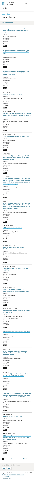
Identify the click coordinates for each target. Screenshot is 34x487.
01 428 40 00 (6, 476)
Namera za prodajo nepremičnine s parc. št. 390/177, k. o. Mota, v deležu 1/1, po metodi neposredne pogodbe (15, 352)
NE (9, 468)
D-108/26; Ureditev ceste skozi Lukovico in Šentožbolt (14, 248)
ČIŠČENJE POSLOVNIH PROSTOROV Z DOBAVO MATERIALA (15, 269)
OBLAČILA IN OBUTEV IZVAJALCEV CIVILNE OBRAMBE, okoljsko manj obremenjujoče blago (16, 290)
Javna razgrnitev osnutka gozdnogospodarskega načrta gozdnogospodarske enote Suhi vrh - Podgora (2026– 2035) (16, 72)
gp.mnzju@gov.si (7, 478)
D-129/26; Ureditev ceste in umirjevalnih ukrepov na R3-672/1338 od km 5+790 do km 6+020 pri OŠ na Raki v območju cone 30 (17, 437)
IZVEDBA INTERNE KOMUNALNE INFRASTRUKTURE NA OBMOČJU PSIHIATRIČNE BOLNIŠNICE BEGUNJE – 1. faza (17, 115)
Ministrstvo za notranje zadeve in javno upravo (13, 474)
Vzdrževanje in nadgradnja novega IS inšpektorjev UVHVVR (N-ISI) (16, 311)
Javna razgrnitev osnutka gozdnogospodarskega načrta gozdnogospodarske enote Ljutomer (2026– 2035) (16, 30)
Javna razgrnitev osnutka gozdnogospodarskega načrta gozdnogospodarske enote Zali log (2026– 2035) (16, 51)
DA (4, 468)
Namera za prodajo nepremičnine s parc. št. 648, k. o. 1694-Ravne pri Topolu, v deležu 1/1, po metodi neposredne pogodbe (17, 157)
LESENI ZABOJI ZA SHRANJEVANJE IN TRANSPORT (16, 136)
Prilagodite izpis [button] (7, 23)
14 (20, 459)
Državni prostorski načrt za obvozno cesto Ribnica (16, 332)
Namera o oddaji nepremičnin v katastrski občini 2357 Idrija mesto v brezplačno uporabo (16, 375)
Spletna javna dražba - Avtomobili (12, 94)
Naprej (25, 459)
